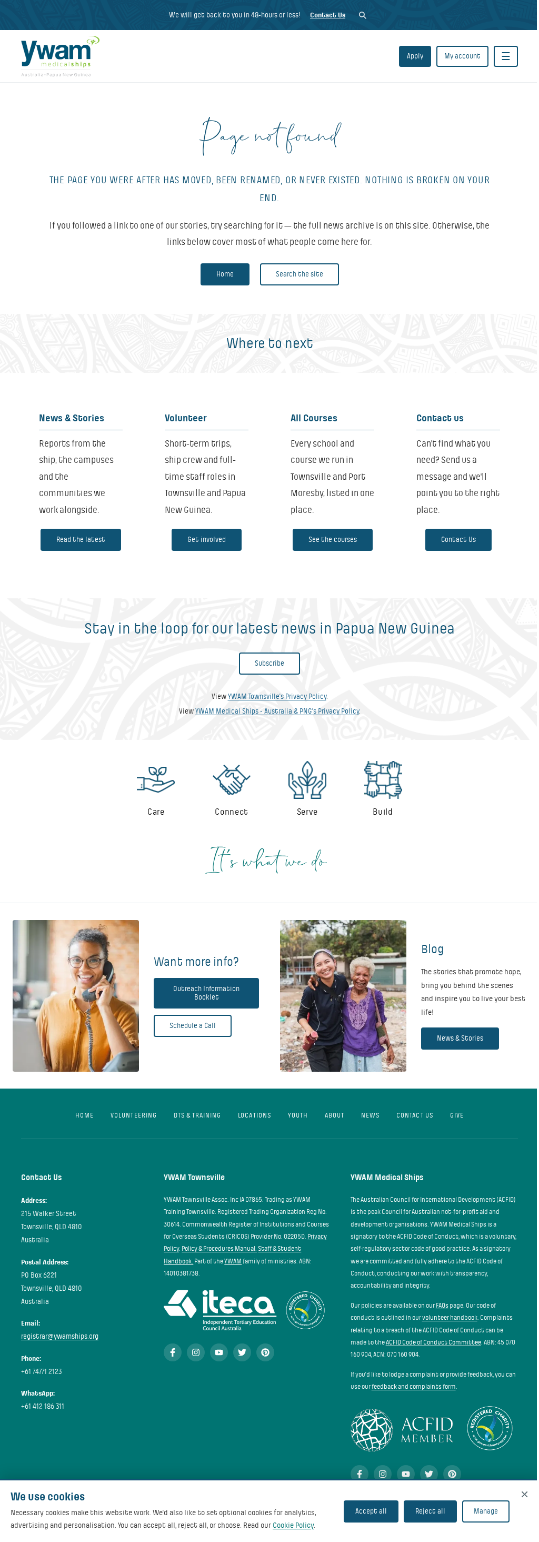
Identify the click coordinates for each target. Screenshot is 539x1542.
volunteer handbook (449, 1317)
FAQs (442, 1305)
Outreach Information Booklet (206, 993)
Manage (486, 1511)
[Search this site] (362, 15)
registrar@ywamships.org (59, 1336)
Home (225, 274)
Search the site (299, 274)
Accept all (371, 1511)
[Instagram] (196, 1352)
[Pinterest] (265, 1352)
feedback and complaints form (414, 1386)
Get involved (206, 539)
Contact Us (327, 15)
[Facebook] (173, 1352)
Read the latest (80, 539)
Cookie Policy (293, 1525)
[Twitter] (242, 1352)
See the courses (332, 539)
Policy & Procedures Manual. (219, 1248)
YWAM (233, 1261)
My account (462, 56)
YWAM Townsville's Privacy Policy (277, 696)
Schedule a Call (192, 1026)
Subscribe (269, 663)
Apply (415, 56)
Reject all (430, 1511)
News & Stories (460, 1038)
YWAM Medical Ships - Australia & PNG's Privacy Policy (277, 711)
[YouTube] (219, 1352)
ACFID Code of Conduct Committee (433, 1342)
